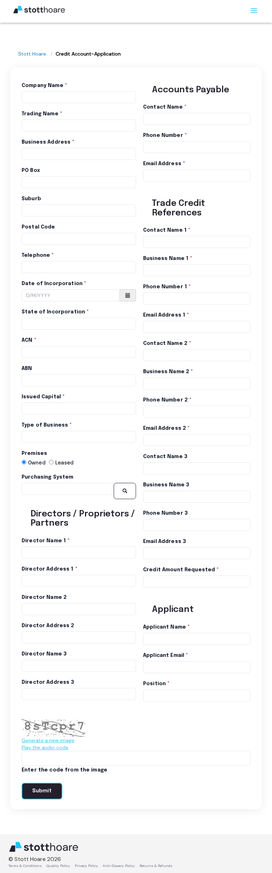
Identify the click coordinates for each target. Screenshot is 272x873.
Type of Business (45, 425)
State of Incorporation (53, 312)
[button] (127, 295)
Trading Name (40, 113)
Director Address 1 (48, 569)
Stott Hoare (32, 54)
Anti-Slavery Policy (119, 865)
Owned (36, 463)
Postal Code (38, 227)
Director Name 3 (44, 654)
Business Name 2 (166, 371)
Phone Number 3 (165, 513)
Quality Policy (58, 865)
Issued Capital (41, 396)
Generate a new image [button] (48, 740)
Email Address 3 (164, 541)
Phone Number (163, 135)
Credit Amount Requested (179, 569)
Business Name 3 (166, 484)
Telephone (36, 255)
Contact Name (163, 107)
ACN (27, 340)
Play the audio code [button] (45, 747)
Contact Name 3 (165, 456)
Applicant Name (164, 627)
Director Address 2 (48, 625)
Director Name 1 (44, 540)
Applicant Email (163, 655)
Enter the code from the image (64, 770)
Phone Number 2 (165, 400)
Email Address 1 (164, 315)
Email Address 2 (164, 428)
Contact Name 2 (165, 343)
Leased (64, 463)
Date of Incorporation (52, 283)
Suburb (31, 198)
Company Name (42, 85)
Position (154, 683)
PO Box (31, 170)
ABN (27, 368)
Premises (34, 453)
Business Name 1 (165, 258)
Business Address (46, 142)
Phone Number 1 (165, 286)
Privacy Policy (86, 865)
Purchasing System (47, 477)
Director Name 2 (44, 597)
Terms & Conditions (25, 865)
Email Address (162, 163)
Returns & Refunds (156, 865)
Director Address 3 (48, 682)
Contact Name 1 (165, 230)
